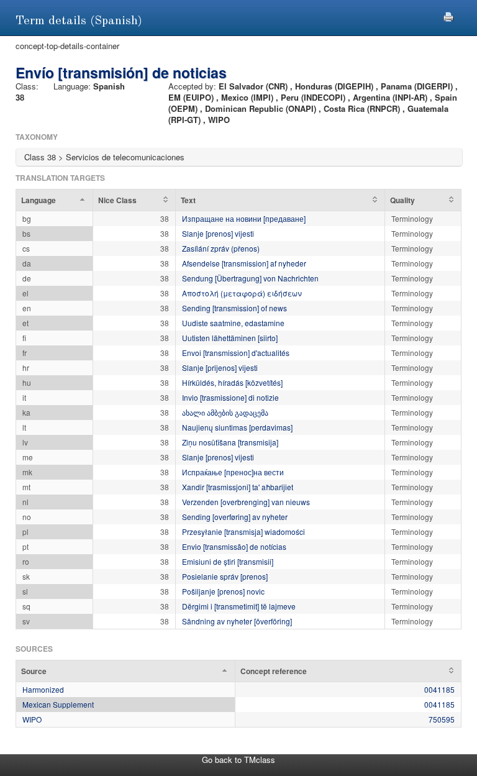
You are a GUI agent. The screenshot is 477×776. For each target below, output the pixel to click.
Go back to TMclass (238, 759)
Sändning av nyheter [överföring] (237, 621)
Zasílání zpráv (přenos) (221, 248)
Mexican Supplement (58, 704)
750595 (442, 719)
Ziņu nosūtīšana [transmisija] (230, 442)
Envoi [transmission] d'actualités (235, 352)
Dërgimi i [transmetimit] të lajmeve (239, 606)
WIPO (32, 719)
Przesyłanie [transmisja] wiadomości (243, 531)
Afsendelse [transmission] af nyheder (244, 263)
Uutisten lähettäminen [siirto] (230, 337)
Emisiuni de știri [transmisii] (227, 561)
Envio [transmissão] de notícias (234, 546)
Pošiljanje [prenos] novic (223, 591)
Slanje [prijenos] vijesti (220, 367)
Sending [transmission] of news (234, 308)
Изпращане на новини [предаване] (244, 218)
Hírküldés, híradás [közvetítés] (232, 382)
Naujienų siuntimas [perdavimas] (237, 427)
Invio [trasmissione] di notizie (230, 397)
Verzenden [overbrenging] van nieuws (246, 501)
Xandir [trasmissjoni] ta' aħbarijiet (237, 487)
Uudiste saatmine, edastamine (233, 322)
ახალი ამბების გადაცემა (225, 412)
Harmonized (43, 689)
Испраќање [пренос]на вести (233, 472)
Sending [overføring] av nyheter (235, 516)
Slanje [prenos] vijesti (218, 233)
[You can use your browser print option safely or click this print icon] (448, 15)
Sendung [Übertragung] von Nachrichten (250, 278)
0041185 (439, 689)
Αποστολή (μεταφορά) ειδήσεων (242, 293)
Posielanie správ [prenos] (225, 576)
